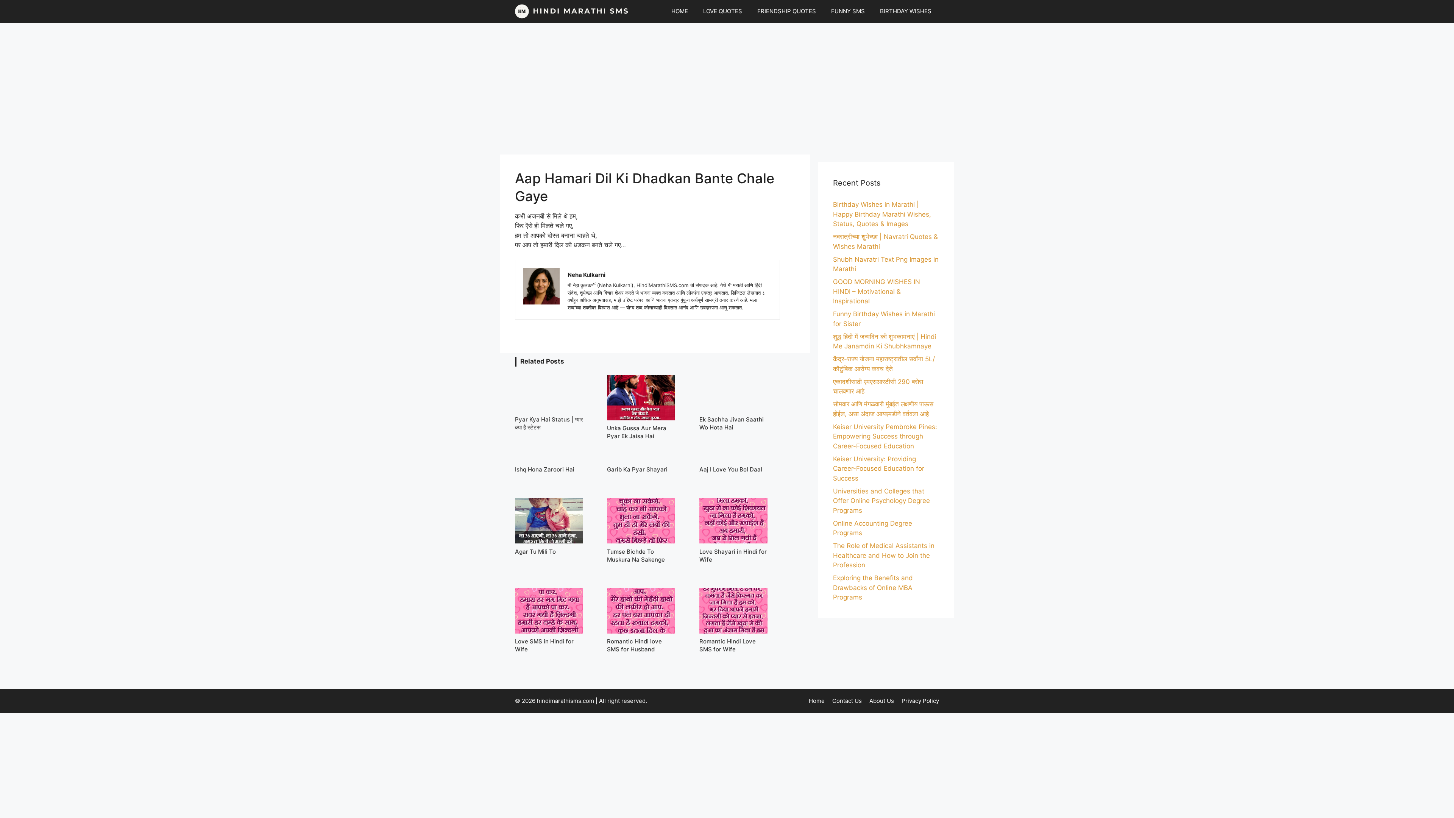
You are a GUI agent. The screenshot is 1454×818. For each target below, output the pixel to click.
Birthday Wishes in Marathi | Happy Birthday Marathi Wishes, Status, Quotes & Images (882, 214)
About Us (881, 700)
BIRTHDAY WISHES (905, 11)
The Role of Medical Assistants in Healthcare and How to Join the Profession (883, 555)
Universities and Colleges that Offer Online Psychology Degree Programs (881, 500)
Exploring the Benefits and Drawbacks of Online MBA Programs (873, 587)
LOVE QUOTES (722, 11)
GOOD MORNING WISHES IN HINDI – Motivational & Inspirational (876, 291)
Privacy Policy (920, 700)
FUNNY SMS (848, 11)
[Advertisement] (727, 89)
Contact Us (847, 700)
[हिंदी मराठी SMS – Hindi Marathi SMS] (572, 11)
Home (817, 700)
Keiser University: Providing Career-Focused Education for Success (878, 468)
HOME (679, 11)
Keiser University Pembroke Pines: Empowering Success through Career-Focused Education (885, 436)
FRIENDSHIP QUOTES (786, 11)
